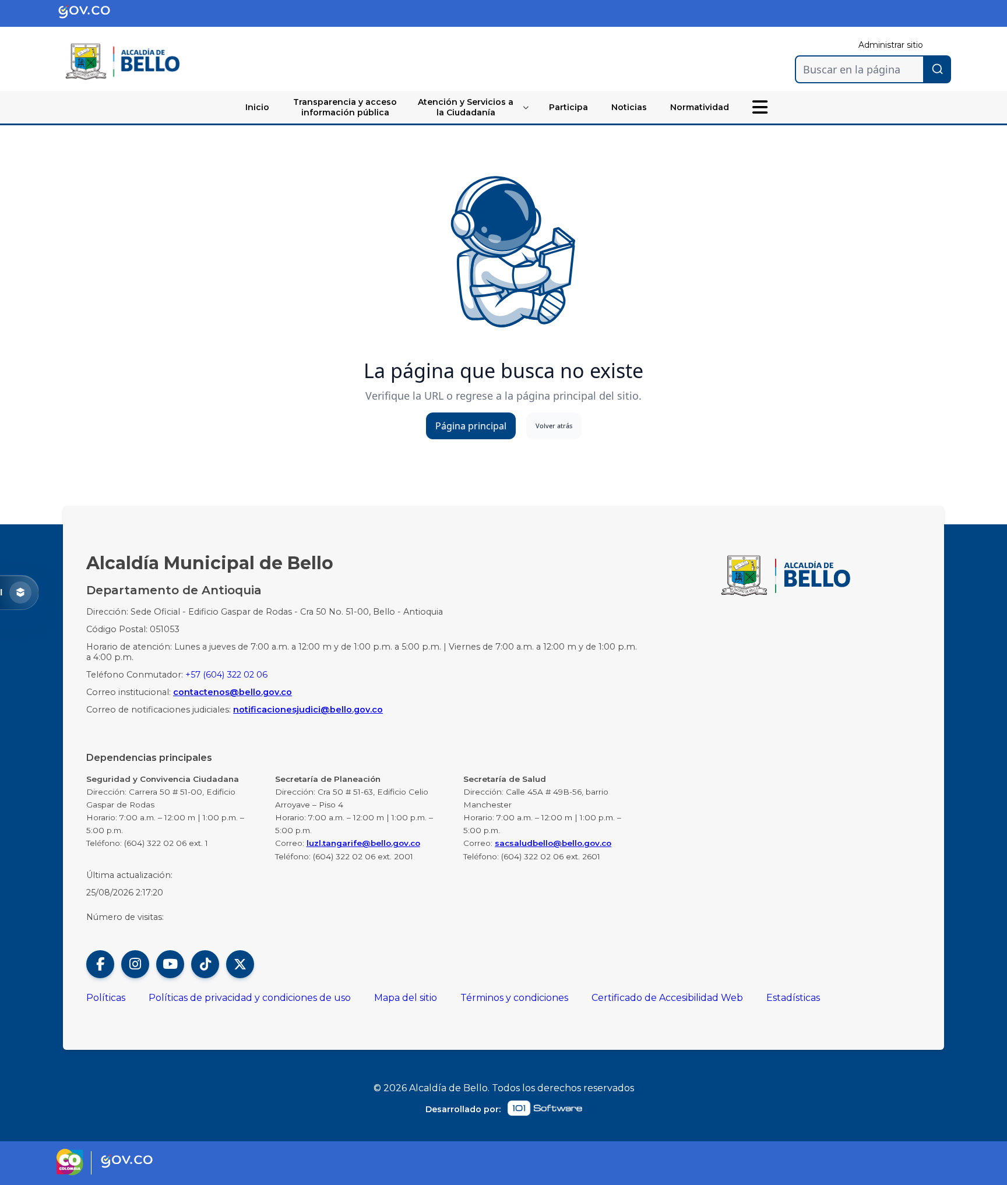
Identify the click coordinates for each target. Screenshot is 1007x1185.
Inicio (257, 107)
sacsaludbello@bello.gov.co (553, 843)
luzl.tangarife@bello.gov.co (363, 843)
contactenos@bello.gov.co (232, 692)
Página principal (470, 425)
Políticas (105, 997)
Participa (568, 107)
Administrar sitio (890, 45)
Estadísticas (793, 997)
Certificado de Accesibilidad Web (667, 997)
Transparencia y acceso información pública (345, 107)
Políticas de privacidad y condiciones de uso (250, 997)
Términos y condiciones (514, 997)
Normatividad (699, 107)
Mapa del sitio (405, 997)
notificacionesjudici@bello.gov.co (308, 709)
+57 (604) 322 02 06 (226, 674)
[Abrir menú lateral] (760, 107)
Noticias (629, 107)
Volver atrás (554, 425)
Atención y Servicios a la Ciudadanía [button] (465, 107)
